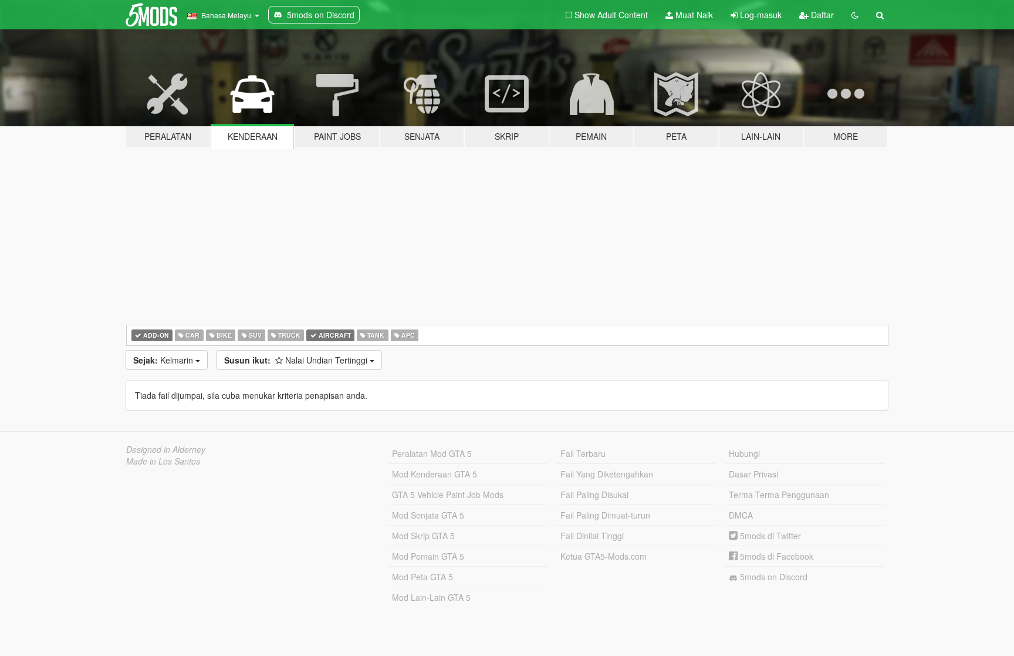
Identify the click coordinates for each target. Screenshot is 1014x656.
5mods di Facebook (775, 556)
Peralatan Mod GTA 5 (432, 453)
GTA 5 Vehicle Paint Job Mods (447, 494)
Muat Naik (693, 15)
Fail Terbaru (583, 453)
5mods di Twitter (769, 535)
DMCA (741, 515)
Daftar (821, 15)
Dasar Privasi (753, 474)
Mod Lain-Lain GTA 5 (431, 597)
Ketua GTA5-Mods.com (603, 556)
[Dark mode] (855, 14)
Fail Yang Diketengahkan (606, 474)
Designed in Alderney (165, 449)
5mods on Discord (772, 577)
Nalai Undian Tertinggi (297, 360)
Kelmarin (164, 360)
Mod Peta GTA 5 (422, 577)
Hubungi (744, 453)
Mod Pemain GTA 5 (428, 556)
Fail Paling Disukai (594, 494)
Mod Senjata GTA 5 (428, 515)
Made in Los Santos (163, 461)
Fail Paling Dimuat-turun (605, 515)
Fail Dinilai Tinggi (592, 535)
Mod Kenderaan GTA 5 (434, 474)
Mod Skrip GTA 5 (423, 535)
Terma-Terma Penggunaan (779, 494)
